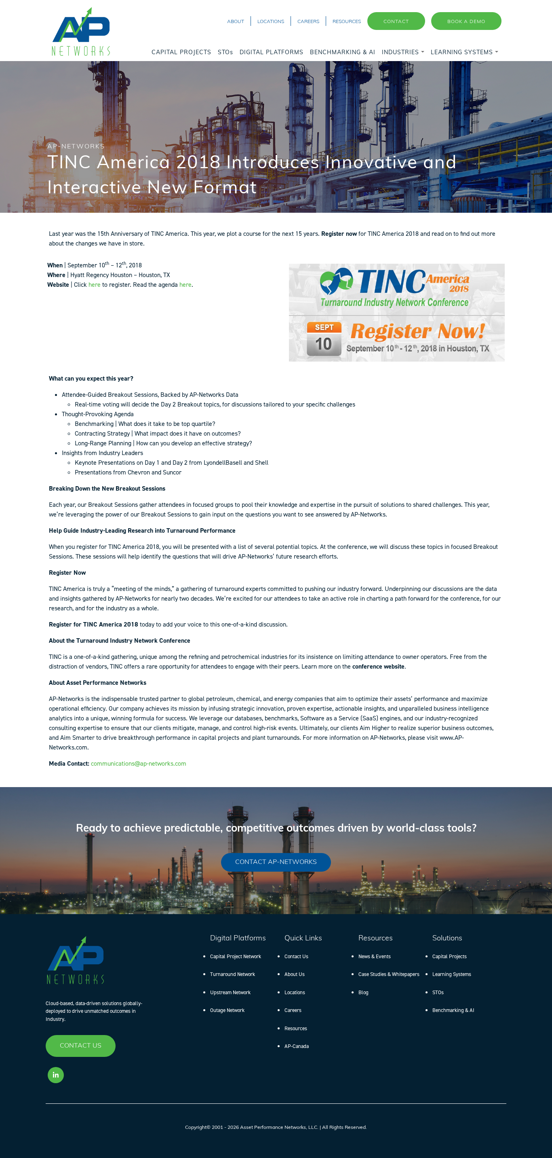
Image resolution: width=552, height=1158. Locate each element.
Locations (294, 992)
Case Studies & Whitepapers (388, 974)
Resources (295, 1028)
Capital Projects (449, 956)
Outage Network (227, 1010)
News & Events (374, 956)
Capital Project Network (235, 956)
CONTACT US (80, 1046)
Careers (292, 1010)
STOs (438, 992)
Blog (363, 992)
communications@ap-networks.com (138, 763)
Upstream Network (230, 992)
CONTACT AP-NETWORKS (276, 862)
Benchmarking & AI (453, 1010)
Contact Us (296, 956)
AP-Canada (296, 1046)
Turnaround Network (232, 974)
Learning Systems (451, 974)
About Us (294, 974)
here (94, 284)
